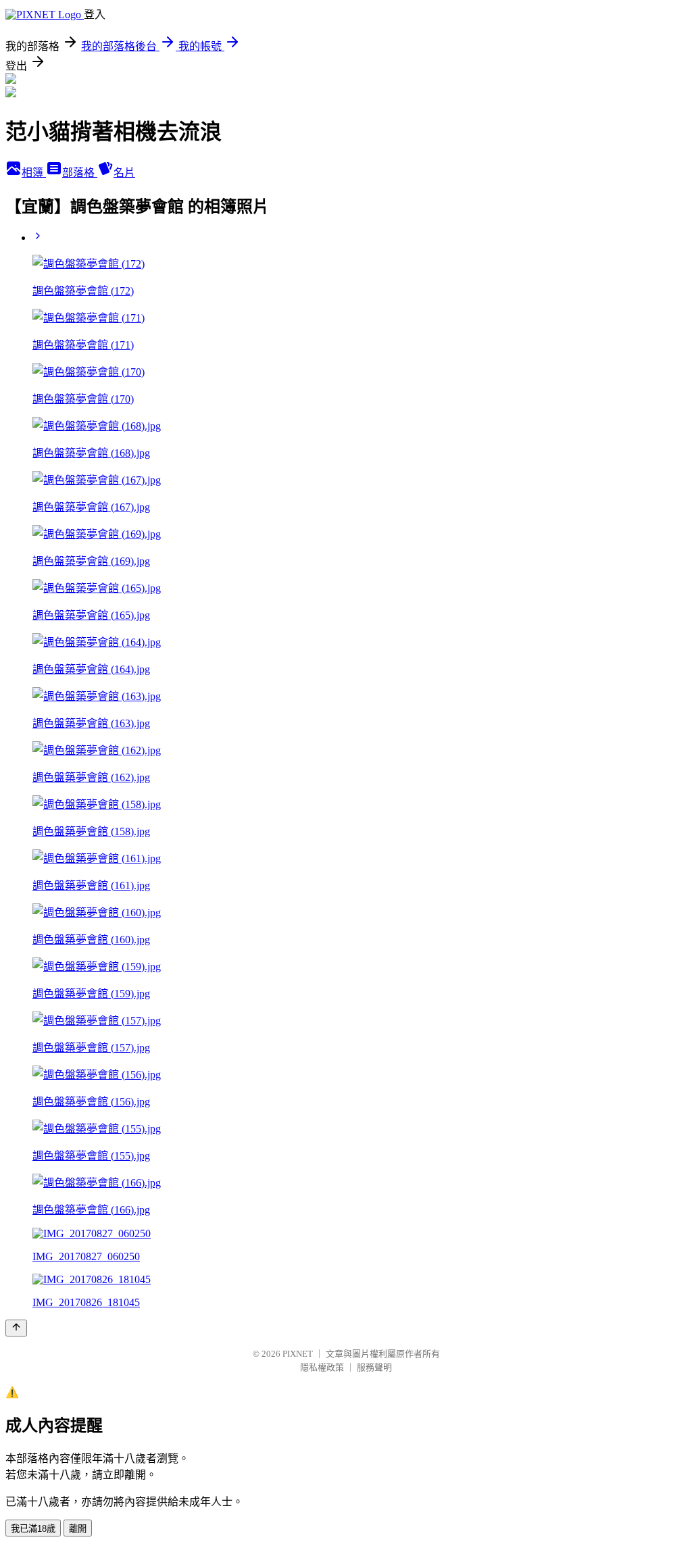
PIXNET (297, 1354)
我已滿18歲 (33, 1529)
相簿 (34, 172)
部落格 (79, 172)
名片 (124, 172)
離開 (77, 1529)
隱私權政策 (322, 1367)
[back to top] (16, 1328)
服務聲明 (374, 1367)
